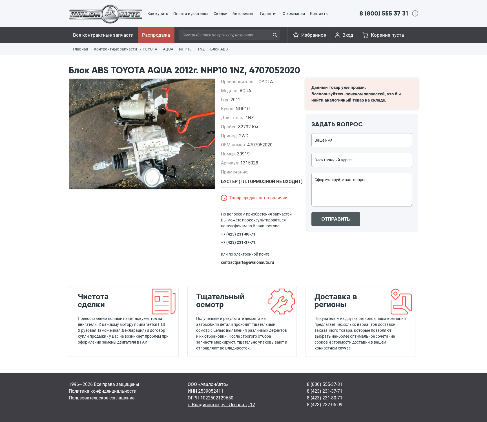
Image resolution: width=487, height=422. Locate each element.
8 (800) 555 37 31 (383, 13)
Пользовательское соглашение (101, 398)
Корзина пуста (387, 35)
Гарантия (269, 13)
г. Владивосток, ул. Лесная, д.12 (221, 404)
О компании (294, 13)
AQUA (168, 49)
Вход (347, 35)
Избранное (313, 35)
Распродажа (156, 35)
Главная (80, 49)
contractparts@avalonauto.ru (247, 262)
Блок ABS (219, 49)
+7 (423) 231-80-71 (238, 234)
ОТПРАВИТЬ (335, 219)
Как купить (157, 13)
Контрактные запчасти (115, 49)
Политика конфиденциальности (102, 391)
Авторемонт (244, 13)
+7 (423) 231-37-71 (238, 242)
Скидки (220, 13)
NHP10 (185, 49)
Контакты (319, 13)
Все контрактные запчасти (103, 35)
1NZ (201, 49)
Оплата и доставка (191, 13)
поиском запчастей (365, 93)
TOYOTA (150, 49)
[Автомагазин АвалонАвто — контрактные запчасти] (105, 14)
